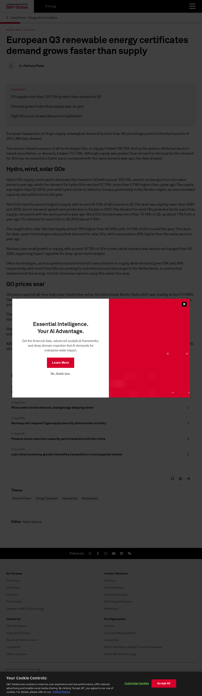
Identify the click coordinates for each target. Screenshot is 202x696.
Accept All (163, 683)
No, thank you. (60, 373)
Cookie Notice (61, 692)
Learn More (60, 362)
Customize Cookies (136, 683)
